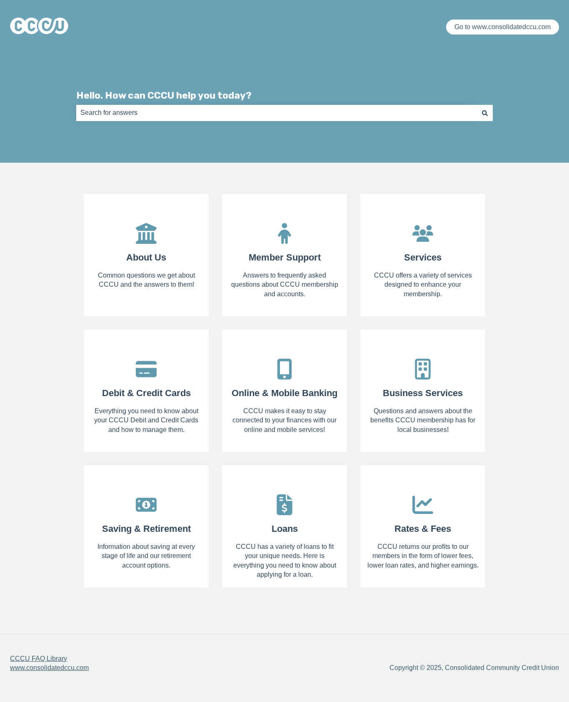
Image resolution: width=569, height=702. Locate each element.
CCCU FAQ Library (38, 658)
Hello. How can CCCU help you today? (164, 95)
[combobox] (276, 113)
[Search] (485, 113)
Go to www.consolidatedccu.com (502, 26)
